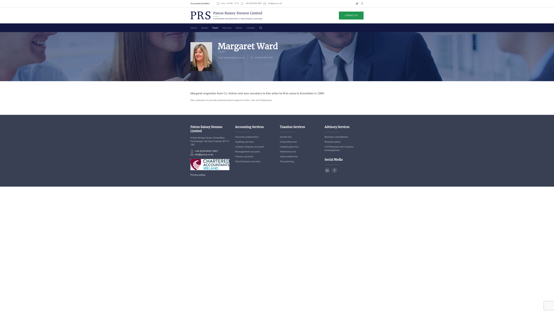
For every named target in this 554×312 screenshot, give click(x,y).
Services (227, 27)
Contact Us (351, 15)
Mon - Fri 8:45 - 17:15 (230, 3)
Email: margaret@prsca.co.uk (231, 57)
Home (193, 27)
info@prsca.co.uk (275, 3)
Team (215, 27)
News (239, 27)
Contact (250, 27)
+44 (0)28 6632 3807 (253, 3)
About (204, 27)
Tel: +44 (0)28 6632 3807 (261, 57)
